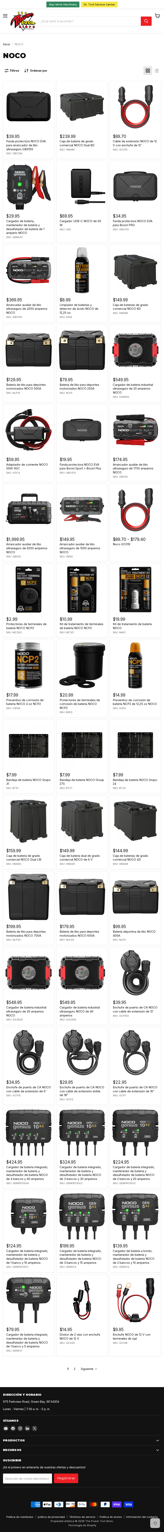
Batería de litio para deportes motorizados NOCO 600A (79, 933)
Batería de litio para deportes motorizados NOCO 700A (26, 933)
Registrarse (66, 1478)
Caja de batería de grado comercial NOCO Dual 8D (77, 143)
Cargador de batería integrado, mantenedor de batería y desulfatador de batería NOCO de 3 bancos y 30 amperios (81, 1173)
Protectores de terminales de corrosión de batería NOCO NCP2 (80, 704)
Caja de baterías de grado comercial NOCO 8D (130, 307)
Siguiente (87, 1369)
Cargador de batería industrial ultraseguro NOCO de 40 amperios (80, 1011)
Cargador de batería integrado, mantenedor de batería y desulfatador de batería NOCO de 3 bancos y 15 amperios (81, 1257)
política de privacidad (51, 1516)
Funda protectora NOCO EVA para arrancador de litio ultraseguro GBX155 (26, 145)
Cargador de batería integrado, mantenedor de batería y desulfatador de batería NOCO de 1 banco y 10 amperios (27, 1257)
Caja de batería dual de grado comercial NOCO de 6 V (80, 858)
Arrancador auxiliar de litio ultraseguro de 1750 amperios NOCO (133, 468)
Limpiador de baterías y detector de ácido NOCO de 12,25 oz (79, 309)
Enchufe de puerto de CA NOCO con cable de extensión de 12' (135, 1009)
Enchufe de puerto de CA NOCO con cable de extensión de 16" (135, 1089)
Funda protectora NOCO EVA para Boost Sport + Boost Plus (80, 466)
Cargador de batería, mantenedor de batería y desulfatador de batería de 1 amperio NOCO (25, 227)
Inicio (6, 44)
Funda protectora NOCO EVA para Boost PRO (132, 223)
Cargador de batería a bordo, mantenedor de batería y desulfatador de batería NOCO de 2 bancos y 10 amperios (133, 1257)
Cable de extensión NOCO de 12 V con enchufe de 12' (135, 143)
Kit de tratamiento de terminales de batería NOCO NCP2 (81, 626)
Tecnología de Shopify (82, 1525)
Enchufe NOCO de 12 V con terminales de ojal (131, 1336)
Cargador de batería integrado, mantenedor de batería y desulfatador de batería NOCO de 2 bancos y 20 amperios (134, 1173)
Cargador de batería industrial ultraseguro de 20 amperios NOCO (133, 388)
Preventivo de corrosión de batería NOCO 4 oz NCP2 (25, 702)
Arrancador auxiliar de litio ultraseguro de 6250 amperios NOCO (26, 548)
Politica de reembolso (19, 1516)
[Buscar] (146, 21)
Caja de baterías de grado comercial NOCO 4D (130, 858)
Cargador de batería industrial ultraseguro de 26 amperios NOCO (26, 1011)
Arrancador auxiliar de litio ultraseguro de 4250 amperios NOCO (26, 309)
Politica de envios (111, 1516)
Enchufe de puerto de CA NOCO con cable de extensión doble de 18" (82, 1091)
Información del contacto (142, 1516)
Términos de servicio (82, 1516)
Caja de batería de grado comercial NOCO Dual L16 (23, 858)
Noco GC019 (121, 544)
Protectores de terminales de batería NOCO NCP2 (26, 626)
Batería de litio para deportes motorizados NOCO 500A (26, 387)
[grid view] (147, 70)
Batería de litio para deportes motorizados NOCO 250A (79, 387)
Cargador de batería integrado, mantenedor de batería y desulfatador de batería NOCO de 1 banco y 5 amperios (27, 1340)
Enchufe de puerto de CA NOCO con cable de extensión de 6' (28, 1089)
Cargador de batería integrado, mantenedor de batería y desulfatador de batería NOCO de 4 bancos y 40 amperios (27, 1173)
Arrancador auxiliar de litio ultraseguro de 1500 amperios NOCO (80, 548)
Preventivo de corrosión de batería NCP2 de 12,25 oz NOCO (135, 702)
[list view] (156, 70)
